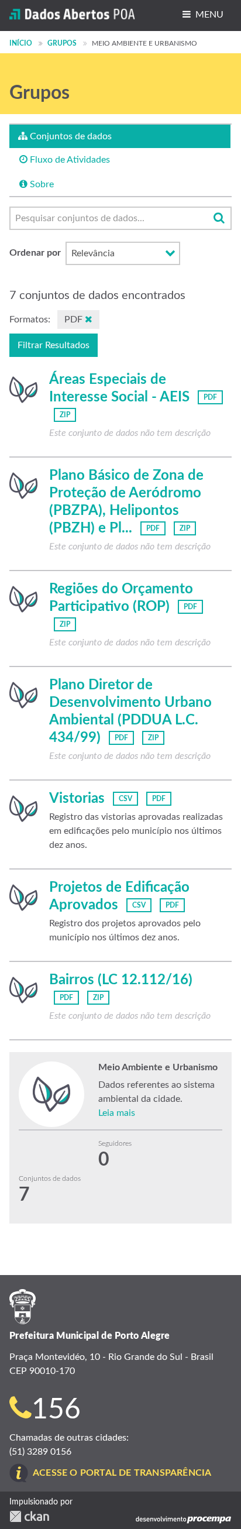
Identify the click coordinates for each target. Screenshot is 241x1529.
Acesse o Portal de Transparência (122, 1473)
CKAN (29, 1516)
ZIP (65, 414)
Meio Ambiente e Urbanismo (144, 43)
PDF (210, 397)
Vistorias (77, 799)
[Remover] (88, 319)
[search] (219, 218)
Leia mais (116, 1113)
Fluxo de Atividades (68, 159)
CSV (125, 798)
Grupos (62, 43)
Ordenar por (35, 252)
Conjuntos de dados (69, 136)
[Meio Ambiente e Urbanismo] (23, 390)
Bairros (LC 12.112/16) (120, 980)
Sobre (40, 184)
